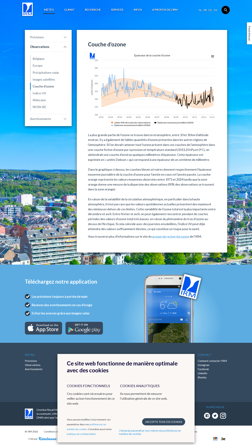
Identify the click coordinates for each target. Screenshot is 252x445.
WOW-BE (39, 107)
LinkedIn (202, 373)
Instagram (203, 364)
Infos (138, 9)
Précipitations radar (46, 72)
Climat (69, 9)
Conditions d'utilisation (56, 431)
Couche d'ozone (43, 86)
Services (117, 9)
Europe (38, 65)
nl (200, 10)
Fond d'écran (249, 33)
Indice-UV (39, 93)
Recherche (93, 9)
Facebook (203, 369)
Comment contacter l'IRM (212, 360)
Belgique (39, 58)
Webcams (39, 100)
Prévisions (37, 37)
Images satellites (44, 79)
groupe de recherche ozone (170, 236)
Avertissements (40, 119)
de (210, 10)
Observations (39, 47)
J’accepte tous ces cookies (163, 421)
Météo (49, 9)
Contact (204, 354)
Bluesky (202, 377)
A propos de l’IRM (165, 9)
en (215, 10)
